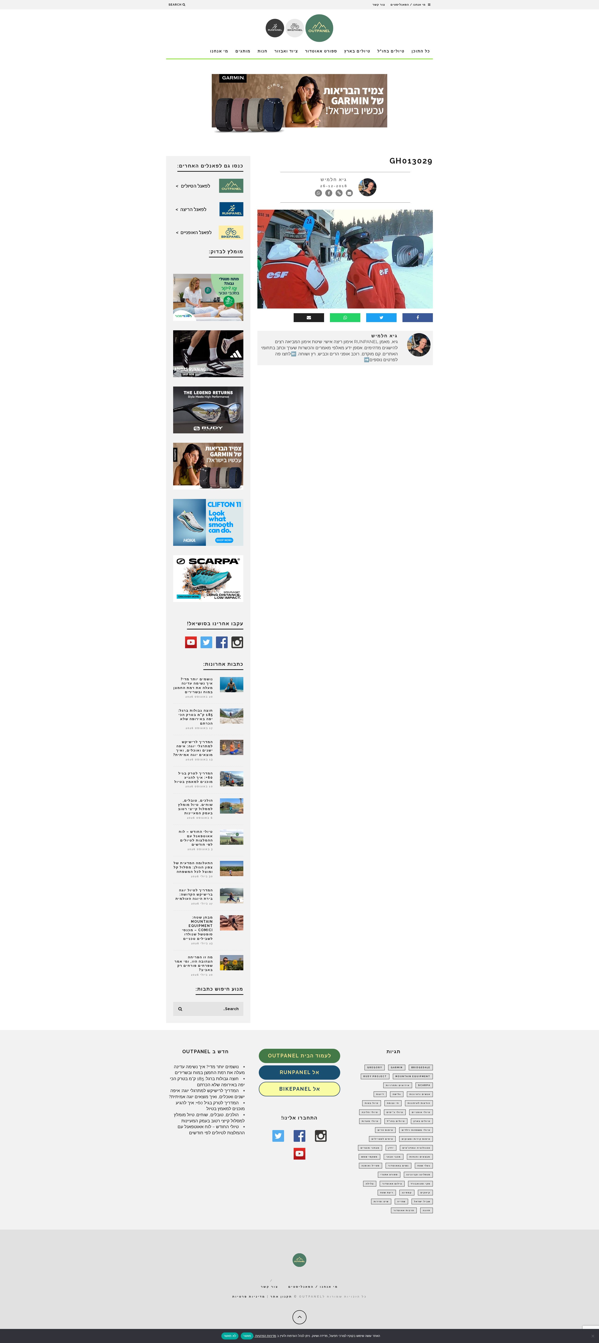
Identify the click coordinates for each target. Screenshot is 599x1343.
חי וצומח (393, 1103)
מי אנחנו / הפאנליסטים (408, 4)
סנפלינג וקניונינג (418, 1174)
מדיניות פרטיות (248, 1296)
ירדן (391, 1148)
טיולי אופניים (421, 1112)
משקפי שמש (369, 1157)
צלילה (370, 1184)
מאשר (247, 1336)
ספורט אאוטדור (321, 51)
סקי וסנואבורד (420, 1184)
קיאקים (425, 1192)
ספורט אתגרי (389, 1174)
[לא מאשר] (593, 1336)
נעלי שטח (423, 1165)
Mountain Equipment (412, 1076)
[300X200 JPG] (208, 353)
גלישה (397, 1094)
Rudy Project (375, 1076)
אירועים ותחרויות (397, 1085)
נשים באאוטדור (398, 1165)
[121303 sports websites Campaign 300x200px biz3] (208, 296)
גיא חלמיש (334, 179)
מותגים (243, 51)
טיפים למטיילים (382, 1139)
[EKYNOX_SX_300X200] (208, 409)
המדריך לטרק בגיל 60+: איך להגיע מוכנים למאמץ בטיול (193, 777)
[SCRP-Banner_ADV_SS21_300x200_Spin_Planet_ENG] (208, 578)
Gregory (374, 1067)
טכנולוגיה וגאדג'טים (416, 1148)
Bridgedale (420, 1067)
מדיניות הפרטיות (265, 1336)
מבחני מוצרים (370, 1148)
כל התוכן (421, 51)
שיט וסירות (381, 1201)
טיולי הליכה (370, 1112)
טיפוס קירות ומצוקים (416, 1139)
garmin (397, 1067)
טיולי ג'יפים (395, 1112)
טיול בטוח (371, 1103)
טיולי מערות (370, 1121)
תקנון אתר (281, 1296)
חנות (262, 51)
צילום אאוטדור (392, 1184)
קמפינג (407, 1192)
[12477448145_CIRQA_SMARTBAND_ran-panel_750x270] (299, 105)
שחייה (401, 1201)
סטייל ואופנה (371, 1165)
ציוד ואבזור (286, 51)
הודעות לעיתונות (419, 1103)
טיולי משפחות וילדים (416, 1130)
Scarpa (424, 1085)
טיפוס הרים (385, 1130)
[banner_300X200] (208, 522)
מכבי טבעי (393, 1157)
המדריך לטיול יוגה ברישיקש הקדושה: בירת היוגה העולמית (194, 894)
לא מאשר (230, 1336)
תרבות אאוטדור (404, 1210)
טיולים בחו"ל (391, 51)
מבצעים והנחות (419, 1157)
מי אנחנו (219, 51)
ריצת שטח (386, 1192)
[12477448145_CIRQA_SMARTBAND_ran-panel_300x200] (208, 465)
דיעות (380, 1094)
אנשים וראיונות (419, 1094)
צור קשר (379, 4)
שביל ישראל (422, 1201)
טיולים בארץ (357, 51)
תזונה (426, 1210)
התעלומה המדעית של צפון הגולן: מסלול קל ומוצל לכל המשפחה (193, 867)
